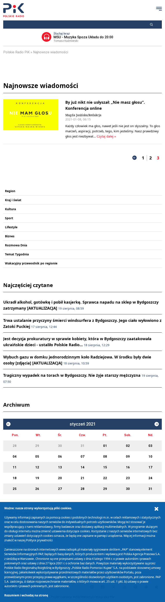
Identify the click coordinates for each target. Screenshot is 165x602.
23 (128, 478)
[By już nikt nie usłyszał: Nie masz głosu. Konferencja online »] (30, 119)
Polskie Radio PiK (16, 52)
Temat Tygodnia (17, 254)
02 (128, 446)
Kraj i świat (13, 200)
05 (37, 456)
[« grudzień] (8, 424)
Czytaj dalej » (106, 136)
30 (60, 446)
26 (37, 489)
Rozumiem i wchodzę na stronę (26, 595)
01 (105, 446)
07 (82, 456)
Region (10, 191)
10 (150, 456)
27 (60, 489)
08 (105, 456)
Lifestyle (11, 227)
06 (60, 456)
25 (15, 489)
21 (82, 478)
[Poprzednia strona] (134, 158)
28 (15, 446)
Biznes (9, 236)
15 (105, 467)
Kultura (10, 209)
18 (15, 478)
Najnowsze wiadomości (50, 52)
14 (82, 467)
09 (128, 456)
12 (37, 467)
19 (37, 478)
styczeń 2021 (83, 424)
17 (150, 467)
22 (105, 478)
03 (150, 446)
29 (37, 446)
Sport (9, 218)
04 (15, 456)
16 (128, 467)
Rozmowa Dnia (16, 245)
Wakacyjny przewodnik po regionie (31, 263)
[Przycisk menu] (159, 8)
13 (60, 467)
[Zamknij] (156, 509)
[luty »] (156, 424)
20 (60, 478)
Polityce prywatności (39, 540)
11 (15, 467)
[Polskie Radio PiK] (13, 10)
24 (150, 478)
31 (82, 446)
